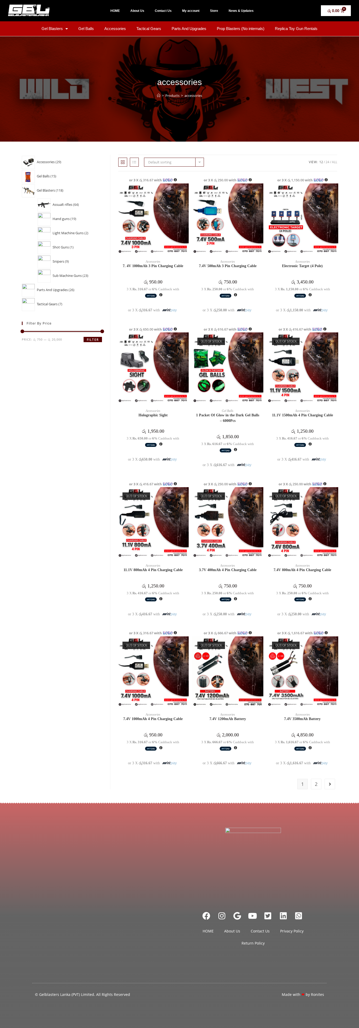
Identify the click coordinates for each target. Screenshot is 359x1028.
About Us (137, 11)
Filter (93, 339)
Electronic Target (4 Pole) (302, 266)
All (334, 162)
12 (321, 162)
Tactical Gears (148, 28)
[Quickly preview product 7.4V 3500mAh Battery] (335, 645)
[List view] (134, 162)
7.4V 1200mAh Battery (227, 719)
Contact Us (163, 11)
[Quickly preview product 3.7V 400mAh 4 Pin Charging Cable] (260, 496)
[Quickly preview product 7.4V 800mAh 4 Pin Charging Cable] (335, 496)
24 (327, 162)
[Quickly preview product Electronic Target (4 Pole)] (335, 192)
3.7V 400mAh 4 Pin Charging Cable (228, 570)
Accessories (115, 28)
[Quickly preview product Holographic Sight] (186, 341)
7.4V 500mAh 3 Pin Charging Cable (228, 266)
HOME (115, 11)
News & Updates (241, 11)
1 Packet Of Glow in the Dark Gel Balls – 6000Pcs (227, 418)
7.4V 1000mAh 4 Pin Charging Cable (153, 719)
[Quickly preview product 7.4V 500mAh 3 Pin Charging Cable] (260, 192)
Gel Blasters (52, 28)
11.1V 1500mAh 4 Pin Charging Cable (302, 415)
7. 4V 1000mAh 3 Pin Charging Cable (153, 266)
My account (190, 11)
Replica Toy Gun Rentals (296, 28)
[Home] (158, 95)
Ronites (317, 994)
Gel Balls (86, 28)
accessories (193, 95)
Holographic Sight (153, 415)
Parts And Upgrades (189, 28)
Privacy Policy (292, 931)
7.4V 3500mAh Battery (302, 719)
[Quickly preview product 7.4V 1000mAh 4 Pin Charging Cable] (186, 645)
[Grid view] (122, 162)
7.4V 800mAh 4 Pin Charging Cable (302, 570)
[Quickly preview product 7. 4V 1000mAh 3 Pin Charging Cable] (186, 192)
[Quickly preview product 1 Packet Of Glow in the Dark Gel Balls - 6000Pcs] (260, 341)
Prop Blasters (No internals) (240, 28)
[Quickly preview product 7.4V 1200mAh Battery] (260, 645)
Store (214, 11)
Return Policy (253, 943)
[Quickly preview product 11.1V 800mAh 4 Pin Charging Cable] (186, 496)
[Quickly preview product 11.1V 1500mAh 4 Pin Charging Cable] (335, 341)
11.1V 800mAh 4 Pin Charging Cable (153, 570)
